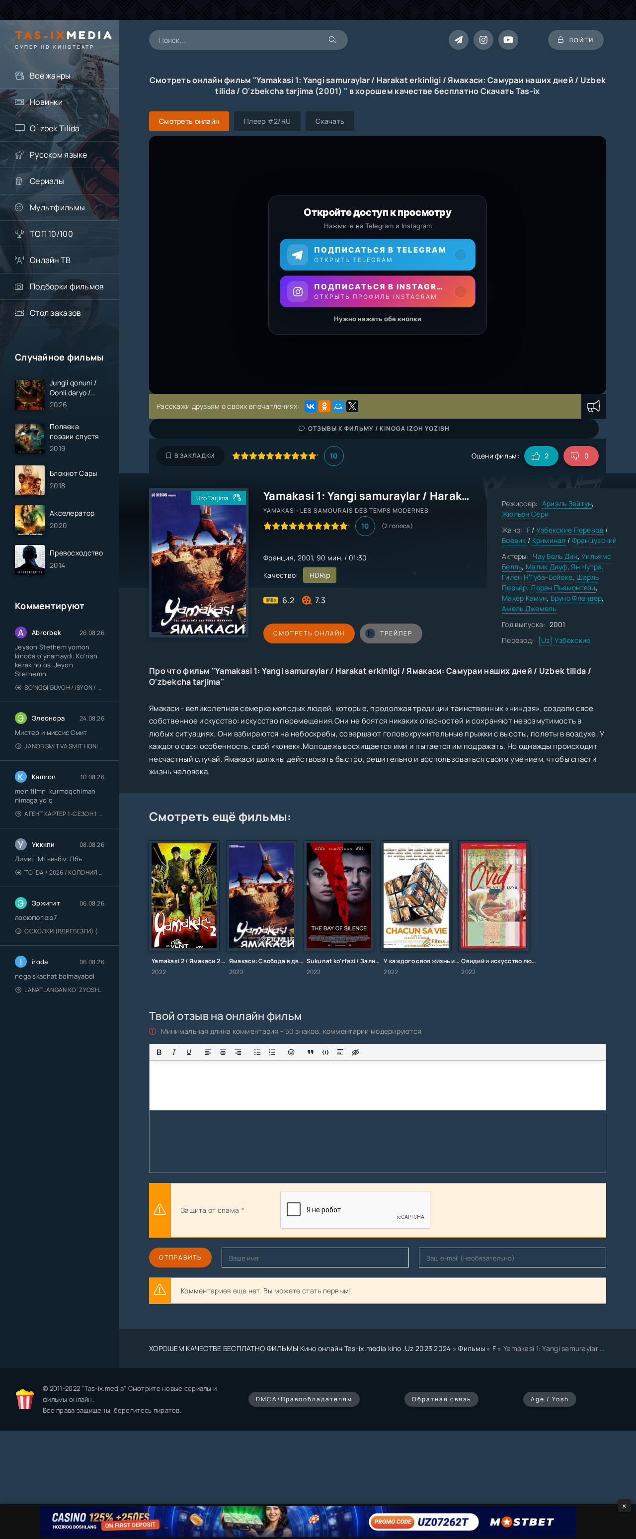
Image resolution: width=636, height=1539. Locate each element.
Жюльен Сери (525, 514)
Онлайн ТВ (50, 260)
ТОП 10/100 (51, 233)
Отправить (180, 1257)
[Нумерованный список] (272, 1052)
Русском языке (58, 154)
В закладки (194, 456)
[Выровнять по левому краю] (208, 1052)
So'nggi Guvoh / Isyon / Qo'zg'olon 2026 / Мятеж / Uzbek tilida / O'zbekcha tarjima (64, 687)
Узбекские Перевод (570, 530)
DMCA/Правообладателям (304, 1399)
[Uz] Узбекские (564, 640)
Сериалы (47, 181)
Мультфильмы (57, 207)
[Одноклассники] (324, 406)
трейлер (396, 633)
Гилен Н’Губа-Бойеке (537, 577)
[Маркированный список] (257, 1052)
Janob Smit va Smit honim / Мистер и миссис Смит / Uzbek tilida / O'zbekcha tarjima (64, 746)
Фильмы (471, 1348)
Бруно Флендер (576, 598)
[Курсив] (173, 1052)
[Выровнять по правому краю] (238, 1052)
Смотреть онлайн (309, 633)
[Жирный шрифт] (159, 1052)
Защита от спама (210, 1210)
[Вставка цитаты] (310, 1052)
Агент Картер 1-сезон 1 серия (64, 814)
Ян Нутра (586, 566)
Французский (594, 540)
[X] (352, 406)
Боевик (514, 540)
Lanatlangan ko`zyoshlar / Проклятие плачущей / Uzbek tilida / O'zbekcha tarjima (64, 990)
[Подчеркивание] (188, 1052)
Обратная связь (441, 1399)
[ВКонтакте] (311, 406)
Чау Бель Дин (555, 556)
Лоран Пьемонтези (563, 587)
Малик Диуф (546, 566)
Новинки (46, 101)
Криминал (549, 540)
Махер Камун (524, 598)
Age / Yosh (550, 1399)
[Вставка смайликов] (291, 1052)
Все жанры (50, 75)
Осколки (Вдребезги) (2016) (64, 931)
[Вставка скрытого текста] (355, 1052)
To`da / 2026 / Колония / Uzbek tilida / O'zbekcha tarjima (64, 872)
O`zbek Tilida (55, 128)
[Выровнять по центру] (223, 1052)
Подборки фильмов (67, 286)
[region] (377, 265)
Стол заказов (55, 312)
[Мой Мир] (338, 406)
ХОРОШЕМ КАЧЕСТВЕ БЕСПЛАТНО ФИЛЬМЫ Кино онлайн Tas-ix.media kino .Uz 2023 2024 (300, 1348)
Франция (278, 557)
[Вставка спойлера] (340, 1052)
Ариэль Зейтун (567, 503)
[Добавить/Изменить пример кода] (325, 1052)
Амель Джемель (529, 608)
